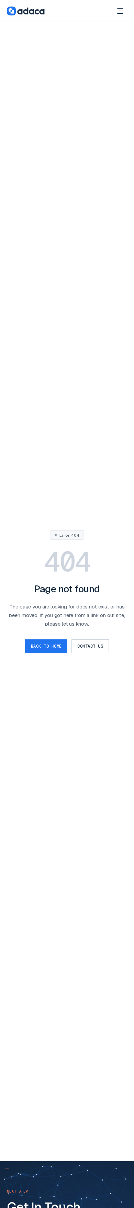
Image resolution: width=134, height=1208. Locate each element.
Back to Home (46, 646)
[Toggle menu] (120, 11)
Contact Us (90, 646)
